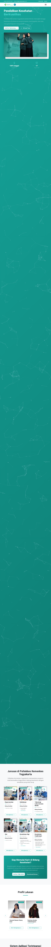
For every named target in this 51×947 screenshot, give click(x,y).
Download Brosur (32, 874)
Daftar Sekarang (10, 28)
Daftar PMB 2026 (18, 874)
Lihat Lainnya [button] (23, 810)
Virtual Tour (26, 28)
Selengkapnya (10, 814)
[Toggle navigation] (45, 4)
